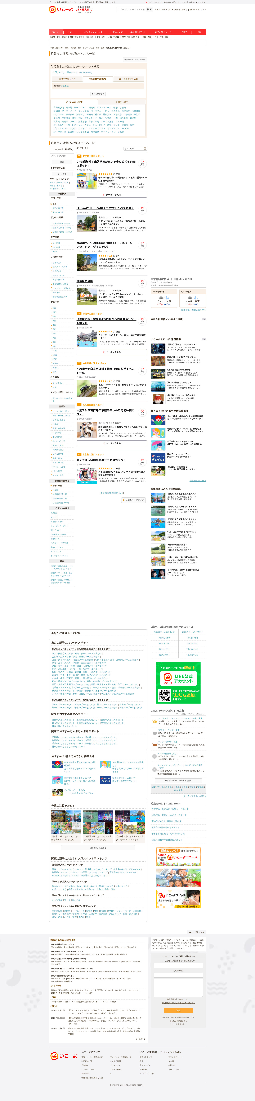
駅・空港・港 (60, 132)
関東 (71, 37)
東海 (98, 37)
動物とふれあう (181, 10)
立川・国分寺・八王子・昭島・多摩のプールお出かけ (77, 653)
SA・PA (125, 128)
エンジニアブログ (147, 1074)
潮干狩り (80, 114)
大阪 (128, 37)
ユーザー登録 (56, 1002)
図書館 (65, 121)
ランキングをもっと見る (194, 796)
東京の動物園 (69, 947)
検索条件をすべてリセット (135, 59)
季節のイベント (57, 539)
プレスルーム (115, 1065)
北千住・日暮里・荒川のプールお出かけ (70, 687)
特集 (199, 32)
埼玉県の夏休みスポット (63, 723)
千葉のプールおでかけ (85, 707)
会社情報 (171, 1065)
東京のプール (120, 947)
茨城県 (160, 787)
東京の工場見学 (57, 954)
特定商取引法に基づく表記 (92, 1078)
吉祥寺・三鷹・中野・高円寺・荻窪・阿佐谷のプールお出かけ (81, 675)
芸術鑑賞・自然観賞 (59, 534)
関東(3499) (72, 72)
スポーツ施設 (105, 118)
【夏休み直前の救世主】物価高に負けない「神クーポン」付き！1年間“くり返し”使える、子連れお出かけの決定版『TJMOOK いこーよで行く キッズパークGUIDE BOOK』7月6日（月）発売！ (104, 1021)
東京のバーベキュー (84, 947)
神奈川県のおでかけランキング (95, 875)
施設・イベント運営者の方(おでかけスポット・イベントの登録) (90, 1002)
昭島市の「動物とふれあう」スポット (169, 815)
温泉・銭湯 (94, 121)
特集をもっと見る (198, 480)
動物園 (92, 107)
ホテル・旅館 (107, 121)
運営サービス (145, 1065)
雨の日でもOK (167, 10)
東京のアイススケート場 (91, 979)
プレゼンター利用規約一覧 (120, 1057)
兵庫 (137, 37)
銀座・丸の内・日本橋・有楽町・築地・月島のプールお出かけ (81, 672)
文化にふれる (121, 886)
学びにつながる (106, 886)
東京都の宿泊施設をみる (111, 493)
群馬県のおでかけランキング (65, 872)
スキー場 (120, 121)
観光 (132, 125)
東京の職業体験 (121, 954)
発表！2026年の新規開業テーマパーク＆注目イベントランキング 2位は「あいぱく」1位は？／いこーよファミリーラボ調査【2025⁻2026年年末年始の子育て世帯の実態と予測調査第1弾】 (104, 1031)
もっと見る (139, 1039)
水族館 (123, 107)
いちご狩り (59, 114)
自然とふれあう (59, 889)
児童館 (57, 121)
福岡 (166, 37)
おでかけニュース (163, 32)
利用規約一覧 (86, 1061)
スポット (56, 32)
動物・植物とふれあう (87, 886)
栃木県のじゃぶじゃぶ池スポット (100, 737)
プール (73, 121)
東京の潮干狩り (109, 979)
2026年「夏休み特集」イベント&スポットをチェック (61, 567)
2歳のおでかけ (164, 638)
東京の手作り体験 (72, 954)
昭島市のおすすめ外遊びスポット (167, 840)
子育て (184, 32)
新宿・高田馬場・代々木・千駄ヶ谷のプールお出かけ (77, 669)
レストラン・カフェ (81, 125)
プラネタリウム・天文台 (65, 128)
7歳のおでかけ (192, 649)
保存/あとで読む (170, 2)
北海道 (64, 37)
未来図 (171, 1061)
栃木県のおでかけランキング (126, 869)
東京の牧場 (108, 947)
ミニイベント (56, 551)
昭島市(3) (65, 86)
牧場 (115, 107)
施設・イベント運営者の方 (92, 1057)
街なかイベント (57, 547)
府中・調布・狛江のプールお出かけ (68, 681)
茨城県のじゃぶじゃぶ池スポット (67, 737)
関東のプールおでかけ (62, 704)
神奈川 (81, 37)
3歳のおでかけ (192, 638)
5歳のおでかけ (192, 643)
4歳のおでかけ (164, 643)
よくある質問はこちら (178, 1021)
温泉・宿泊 (110, 889)
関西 (124, 37)
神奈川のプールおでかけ (130, 707)
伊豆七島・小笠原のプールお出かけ (117, 694)
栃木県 (168, 787)
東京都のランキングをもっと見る (178, 781)
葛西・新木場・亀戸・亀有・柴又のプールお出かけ (115, 684)
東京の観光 (131, 947)
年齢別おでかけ (137, 32)
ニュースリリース (88, 1069)
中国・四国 (147, 37)
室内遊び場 (59, 107)
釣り (107, 111)
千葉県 (192, 787)
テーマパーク (80, 107)
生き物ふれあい (57, 522)
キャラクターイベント (59, 556)
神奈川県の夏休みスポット (64, 726)
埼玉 (92, 37)
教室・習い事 (113, 125)
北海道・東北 (55, 37)
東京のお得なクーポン (60, 961)
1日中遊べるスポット (197, 10)
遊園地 (69, 107)
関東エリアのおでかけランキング (67, 869)
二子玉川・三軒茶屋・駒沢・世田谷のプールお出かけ (116, 687)
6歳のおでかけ (164, 649)
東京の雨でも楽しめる (60, 971)
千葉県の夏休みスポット (88, 723)
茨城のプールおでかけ (85, 704)
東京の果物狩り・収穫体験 (61, 981)
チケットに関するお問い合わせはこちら (178, 1017)
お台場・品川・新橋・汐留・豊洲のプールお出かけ (76, 656)
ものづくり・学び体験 (59, 543)
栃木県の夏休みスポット (88, 720)
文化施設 (66, 118)
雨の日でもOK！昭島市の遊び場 (166, 821)
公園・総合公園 (120, 118)
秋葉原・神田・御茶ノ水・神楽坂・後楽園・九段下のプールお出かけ (84, 690)
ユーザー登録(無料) (187, 2)
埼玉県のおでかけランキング (94, 872)
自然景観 (115, 111)
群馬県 (176, 787)
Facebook (85, 1074)
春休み (157, 10)
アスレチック (91, 118)
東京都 (200, 787)
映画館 (133, 118)
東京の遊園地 (56, 947)
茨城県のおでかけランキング (98, 869)
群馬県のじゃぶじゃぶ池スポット (67, 740)
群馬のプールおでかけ (129, 704)
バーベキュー (97, 111)
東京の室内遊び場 (78, 971)
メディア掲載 (115, 1069)
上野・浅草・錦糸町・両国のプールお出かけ (72, 659)
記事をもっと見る (98, 847)
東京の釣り (98, 947)
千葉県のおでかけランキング (122, 872)
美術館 (57, 118)
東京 (76, 37)
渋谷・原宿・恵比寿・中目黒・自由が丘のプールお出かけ (79, 663)
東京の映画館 (92, 971)
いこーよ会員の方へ (178, 1024)
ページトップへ (198, 932)
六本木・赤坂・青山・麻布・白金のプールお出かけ (76, 694)
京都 (133, 37)
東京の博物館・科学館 (108, 971)
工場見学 (117, 114)
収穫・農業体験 (75, 889)
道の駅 (125, 125)
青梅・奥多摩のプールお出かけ (101, 681)
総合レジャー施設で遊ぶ (63, 886)
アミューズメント (97, 128)
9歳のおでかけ (192, 655)
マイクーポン (153, 2)
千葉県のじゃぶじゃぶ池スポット (67, 743)
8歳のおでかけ (164, 655)
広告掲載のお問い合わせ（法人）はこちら (178, 1003)
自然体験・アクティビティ (103, 132)
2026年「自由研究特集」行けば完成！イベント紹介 (61, 581)
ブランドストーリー (176, 1057)
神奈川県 (178, 790)
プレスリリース (174, 1069)
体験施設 (128, 114)
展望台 (137, 114)
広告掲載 (85, 1065)
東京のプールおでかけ (107, 707)
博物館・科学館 (94, 114)
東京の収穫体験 (107, 954)
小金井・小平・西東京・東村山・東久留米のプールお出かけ (80, 678)
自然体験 (54, 513)
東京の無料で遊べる (79, 961)
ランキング (117, 32)
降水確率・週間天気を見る (193, 310)
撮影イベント (56, 530)
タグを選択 (62, 174)
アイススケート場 (62, 125)
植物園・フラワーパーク (65, 111)
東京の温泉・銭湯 (58, 979)
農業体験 (70, 114)
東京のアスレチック (112, 961)
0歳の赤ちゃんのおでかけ (164, 632)
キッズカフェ (113, 128)
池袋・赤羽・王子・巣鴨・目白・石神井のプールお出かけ (79, 666)
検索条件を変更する (135, 500)
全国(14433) (58, 72)
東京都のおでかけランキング (65, 875)
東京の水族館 (136, 971)
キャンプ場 (83, 111)
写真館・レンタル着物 (78, 132)
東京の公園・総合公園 (131, 961)
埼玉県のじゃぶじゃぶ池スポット (100, 740)
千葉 (87, 37)
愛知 (103, 37)
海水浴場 (82, 121)
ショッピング (99, 125)
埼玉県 (184, 787)
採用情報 (143, 1069)
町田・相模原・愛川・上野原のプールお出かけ (117, 659)
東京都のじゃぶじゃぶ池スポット (100, 743)
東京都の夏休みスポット (112, 723)
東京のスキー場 (73, 979)
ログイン (201, 2)
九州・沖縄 (159, 37)
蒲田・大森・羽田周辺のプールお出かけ (70, 684)
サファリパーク (104, 107)
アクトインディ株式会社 (170, 1052)
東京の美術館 (123, 971)
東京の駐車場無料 (95, 961)
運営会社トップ (146, 1057)
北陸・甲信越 (113, 37)
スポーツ (54, 517)
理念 (141, 1061)
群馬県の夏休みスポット (112, 720)
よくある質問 (115, 1061)
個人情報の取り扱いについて (178, 999)
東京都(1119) (86, 72)
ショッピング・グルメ (59, 526)
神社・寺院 (77, 118)
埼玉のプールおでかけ (62, 707)
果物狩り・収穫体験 (131, 111)
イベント (71, 32)
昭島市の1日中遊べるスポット (166, 827)
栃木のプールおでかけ (107, 704)
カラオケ (82, 128)
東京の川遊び (56, 964)
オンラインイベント (93, 32)
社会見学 (107, 114)
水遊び (100, 889)
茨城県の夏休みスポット (63, 720)
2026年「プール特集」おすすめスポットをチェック (61, 574)
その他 (121, 132)
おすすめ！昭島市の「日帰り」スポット (170, 809)
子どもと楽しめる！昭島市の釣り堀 (168, 833)
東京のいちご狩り (124, 979)
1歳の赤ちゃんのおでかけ (192, 632)
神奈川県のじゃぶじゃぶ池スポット (68, 746)
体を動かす (90, 889)
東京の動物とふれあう (90, 954)
